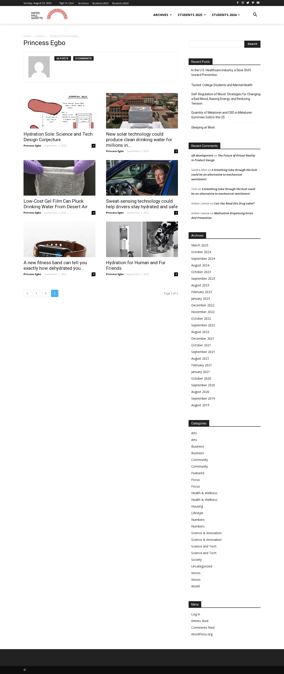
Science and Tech (203, 546)
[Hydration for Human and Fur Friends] (142, 239)
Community (199, 460)
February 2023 (201, 292)
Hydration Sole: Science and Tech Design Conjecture (58, 136)
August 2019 (200, 405)
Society (196, 559)
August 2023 (200, 285)
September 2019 (203, 398)
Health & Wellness (204, 493)
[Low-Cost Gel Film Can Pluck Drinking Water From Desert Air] (59, 178)
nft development (202, 155)
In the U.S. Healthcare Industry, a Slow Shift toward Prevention (221, 72)
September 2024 (203, 258)
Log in (195, 614)
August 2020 (200, 392)
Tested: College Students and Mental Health (221, 85)
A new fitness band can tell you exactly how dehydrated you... (55, 265)
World (195, 586)
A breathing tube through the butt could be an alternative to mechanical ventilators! (224, 174)
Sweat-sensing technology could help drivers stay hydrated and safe (142, 203)
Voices (196, 573)
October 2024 (201, 252)
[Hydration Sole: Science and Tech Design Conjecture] (59, 111)
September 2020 (203, 385)
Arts (194, 433)
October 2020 (201, 378)
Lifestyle (197, 513)
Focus (195, 480)
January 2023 (200, 298)
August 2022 (200, 332)
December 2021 (202, 338)
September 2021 (203, 352)
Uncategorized (201, 566)
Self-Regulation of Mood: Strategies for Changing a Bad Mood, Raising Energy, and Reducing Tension (225, 98)
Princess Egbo (32, 145)
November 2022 (203, 312)
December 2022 (202, 305)
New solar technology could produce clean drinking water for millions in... (139, 139)
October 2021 (201, 345)
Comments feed (203, 627)
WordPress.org (202, 634)
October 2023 (201, 272)
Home (27, 36)
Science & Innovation (206, 533)
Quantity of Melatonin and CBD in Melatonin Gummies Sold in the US (221, 115)
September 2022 (203, 325)
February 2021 (201, 365)
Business (197, 446)
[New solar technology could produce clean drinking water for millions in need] (142, 111)
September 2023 (203, 278)
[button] (255, 15)
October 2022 (201, 318)
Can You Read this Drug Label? (234, 203)
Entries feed (199, 621)
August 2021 (200, 358)
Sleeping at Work (203, 127)
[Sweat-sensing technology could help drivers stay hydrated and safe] (142, 178)
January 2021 (200, 372)
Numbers (198, 519)
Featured (197, 473)
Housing (197, 506)
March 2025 (199, 245)
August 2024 (200, 265)
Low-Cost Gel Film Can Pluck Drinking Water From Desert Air (56, 203)
